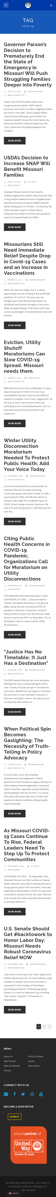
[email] (6, 1094)
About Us (8, 1056)
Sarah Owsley (34, 378)
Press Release (14, 185)
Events (31, 1061)
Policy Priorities (35, 1056)
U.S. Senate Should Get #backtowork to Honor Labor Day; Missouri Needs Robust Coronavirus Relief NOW (28, 943)
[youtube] (41, 1094)
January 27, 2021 (14, 378)
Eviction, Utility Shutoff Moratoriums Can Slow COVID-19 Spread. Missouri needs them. (24, 357)
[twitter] (23, 1094)
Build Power (10, 1061)
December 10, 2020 (15, 476)
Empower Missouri (37, 280)
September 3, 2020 (15, 964)
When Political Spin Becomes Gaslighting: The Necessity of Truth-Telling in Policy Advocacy (27, 743)
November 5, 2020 (15, 670)
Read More (14, 140)
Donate (7, 1070)
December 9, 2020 (15, 586)
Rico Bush (32, 182)
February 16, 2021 (15, 280)
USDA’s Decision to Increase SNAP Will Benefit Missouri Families (27, 166)
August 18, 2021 (14, 182)
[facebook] (14, 1094)
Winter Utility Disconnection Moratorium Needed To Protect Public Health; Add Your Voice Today (27, 455)
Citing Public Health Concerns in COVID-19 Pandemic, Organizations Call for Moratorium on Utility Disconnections (27, 559)
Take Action (34, 1065)
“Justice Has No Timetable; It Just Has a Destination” (26, 657)
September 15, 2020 (16, 866)
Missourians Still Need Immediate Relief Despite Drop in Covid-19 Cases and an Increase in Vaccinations (27, 258)
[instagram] (32, 1094)
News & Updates (12, 1065)
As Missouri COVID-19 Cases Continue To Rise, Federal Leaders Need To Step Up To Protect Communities (27, 845)
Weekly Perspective (16, 95)
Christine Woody (35, 91)
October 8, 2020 (14, 764)
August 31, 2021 (14, 91)
